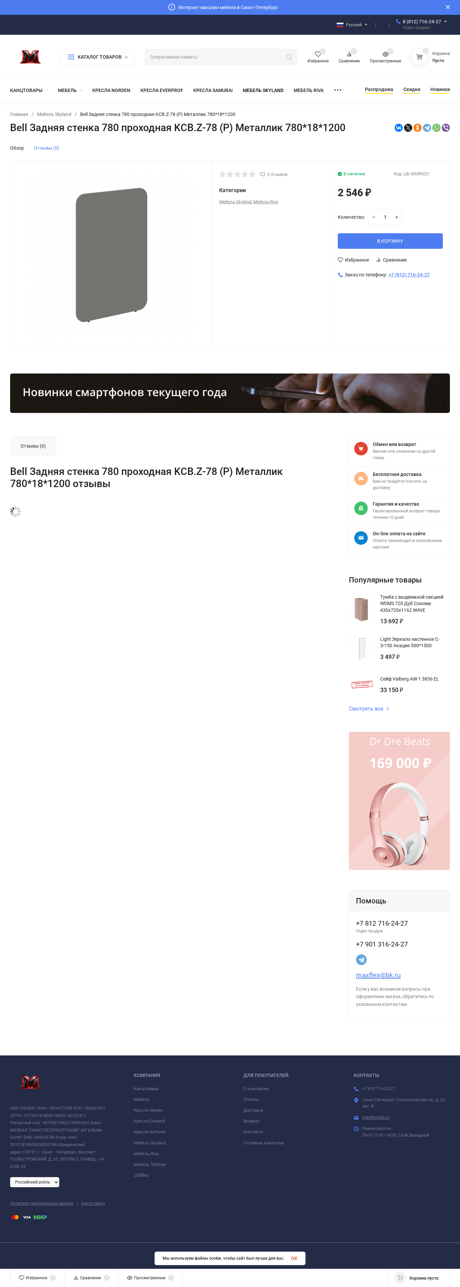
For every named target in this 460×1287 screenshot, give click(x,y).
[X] (408, 128)
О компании (256, 1088)
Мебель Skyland (54, 114)
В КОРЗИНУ (390, 241)
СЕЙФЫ (141, 1175)
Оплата (251, 1099)
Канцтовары (146, 1088)
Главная (19, 114)
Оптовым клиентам (263, 1142)
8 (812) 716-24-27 (422, 21)
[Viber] (446, 128)
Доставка (253, 1110)
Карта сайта (93, 1203)
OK (294, 1258)
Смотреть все (366, 709)
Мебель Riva (265, 201)
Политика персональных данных (41, 1203)
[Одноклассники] (418, 128)
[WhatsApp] (436, 128)
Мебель (142, 1099)
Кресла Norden (148, 1110)
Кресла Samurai (149, 1131)
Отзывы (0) (46, 148)
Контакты (253, 1131)
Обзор (17, 148)
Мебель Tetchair (150, 1164)
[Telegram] (427, 128)
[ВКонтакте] (399, 128)
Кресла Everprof (149, 1121)
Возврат (251, 1121)
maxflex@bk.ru (378, 975)
